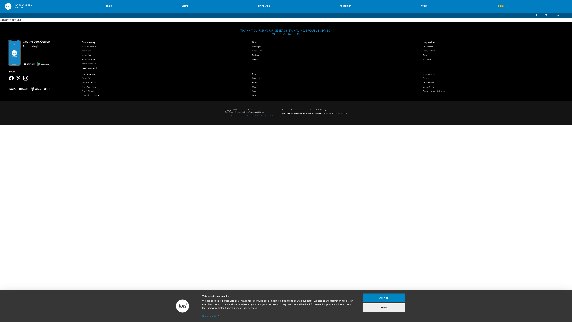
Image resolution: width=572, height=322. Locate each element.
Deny (384, 307)
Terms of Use (245, 116)
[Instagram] (25, 78)
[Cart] (546, 15)
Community (345, 6)
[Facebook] (11, 78)
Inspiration (264, 6)
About (109, 6)
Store (424, 6)
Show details (209, 316)
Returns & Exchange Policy (265, 116)
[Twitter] (18, 78)
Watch (185, 6)
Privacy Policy (230, 116)
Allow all (383, 298)
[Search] (536, 15)
